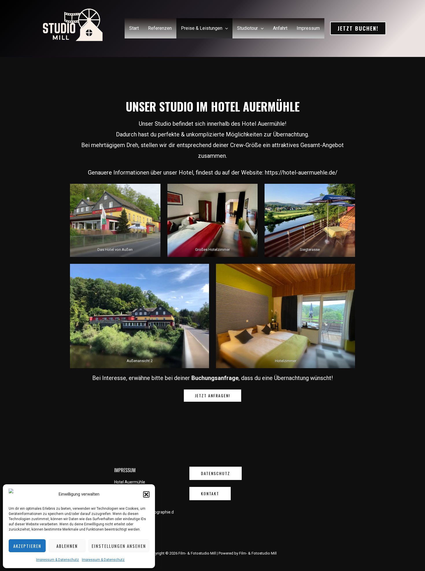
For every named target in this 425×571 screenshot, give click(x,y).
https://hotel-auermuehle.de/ (301, 172)
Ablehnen (67, 546)
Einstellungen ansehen (119, 546)
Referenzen (160, 28)
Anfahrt (280, 28)
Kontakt (210, 493)
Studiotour (247, 28)
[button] (146, 494)
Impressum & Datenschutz (57, 560)
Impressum (308, 28)
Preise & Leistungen (201, 28)
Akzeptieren (27, 546)
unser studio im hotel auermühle (213, 106)
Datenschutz (215, 473)
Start (134, 28)
